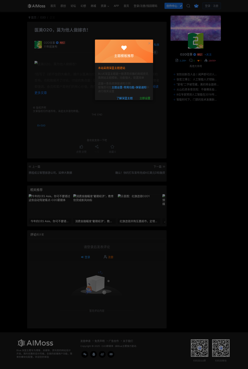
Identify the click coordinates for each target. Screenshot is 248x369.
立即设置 (145, 98)
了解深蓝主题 (124, 98)
